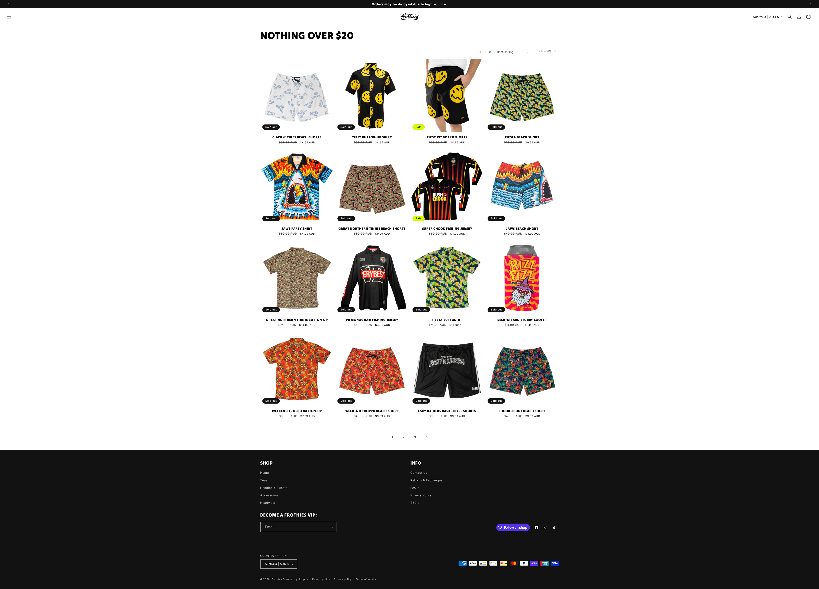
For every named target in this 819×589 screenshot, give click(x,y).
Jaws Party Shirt (297, 228)
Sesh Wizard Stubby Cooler (522, 320)
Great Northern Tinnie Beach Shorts (371, 228)
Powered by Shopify (295, 579)
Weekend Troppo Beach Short (372, 411)
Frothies (277, 579)
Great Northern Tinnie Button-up (297, 320)
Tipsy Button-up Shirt (372, 137)
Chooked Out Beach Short (522, 411)
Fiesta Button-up (447, 320)
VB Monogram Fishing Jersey (372, 320)
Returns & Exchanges (426, 480)
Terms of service (366, 579)
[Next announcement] (810, 4)
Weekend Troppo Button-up (297, 411)
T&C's (414, 502)
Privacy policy (343, 579)
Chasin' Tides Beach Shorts (296, 137)
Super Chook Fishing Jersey (447, 228)
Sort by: (485, 52)
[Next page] (426, 437)
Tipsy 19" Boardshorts (447, 137)
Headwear (268, 502)
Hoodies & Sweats (274, 487)
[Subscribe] (332, 527)
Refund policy (321, 579)
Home (264, 472)
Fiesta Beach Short (522, 137)
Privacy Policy (421, 495)
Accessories (269, 495)
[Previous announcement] (8, 4)
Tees (263, 480)
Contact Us (418, 472)
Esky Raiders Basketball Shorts (447, 411)
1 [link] (392, 437)
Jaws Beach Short (522, 228)
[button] (9, 16)
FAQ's (414, 487)
